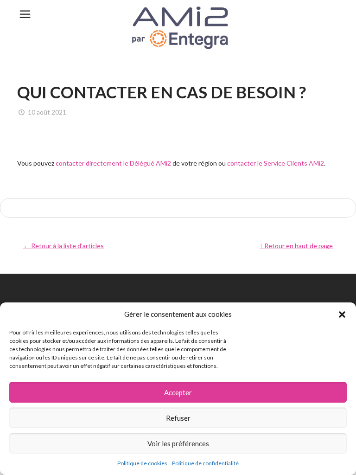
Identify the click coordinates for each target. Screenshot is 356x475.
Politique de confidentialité (205, 463)
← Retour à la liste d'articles (63, 246)
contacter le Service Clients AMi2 (275, 163)
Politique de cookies (142, 463)
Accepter (178, 392)
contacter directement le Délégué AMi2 (113, 163)
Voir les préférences (178, 443)
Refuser (178, 418)
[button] (342, 314)
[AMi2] (178, 28)
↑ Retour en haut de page (296, 246)
